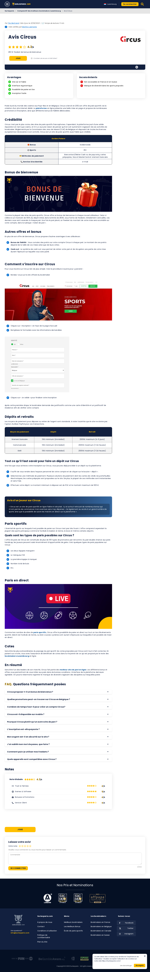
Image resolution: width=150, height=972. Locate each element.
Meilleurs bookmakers (73, 922)
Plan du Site (42, 942)
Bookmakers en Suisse (100, 935)
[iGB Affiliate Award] (47, 898)
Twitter (130, 928)
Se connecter (130, 4)
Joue (18, 58)
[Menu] (7, 4)
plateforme (41, 108)
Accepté (139, 965)
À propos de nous (44, 922)
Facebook (129, 923)
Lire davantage (126, 966)
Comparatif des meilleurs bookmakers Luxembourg (39, 11)
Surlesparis (9, 11)
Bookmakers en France (100, 922)
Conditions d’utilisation (47, 931)
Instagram (129, 934)
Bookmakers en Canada (101, 931)
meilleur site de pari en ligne (73, 670)
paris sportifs (39, 632)
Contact (41, 926)
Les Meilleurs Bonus (72, 926)
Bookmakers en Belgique (101, 926)
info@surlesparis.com (20, 933)
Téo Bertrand (13, 23)
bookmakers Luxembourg (17, 656)
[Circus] (130, 39)
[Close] (144, 956)
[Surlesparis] (22, 4)
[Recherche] (142, 4)
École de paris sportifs (73, 931)
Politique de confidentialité (43, 936)
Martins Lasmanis (29, 27)
